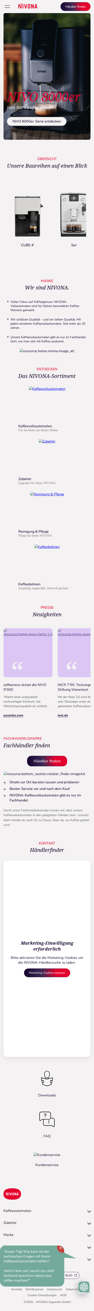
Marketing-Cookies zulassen (47, 973)
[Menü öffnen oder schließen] (7, 6)
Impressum (54, 1289)
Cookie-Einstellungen (42, 1295)
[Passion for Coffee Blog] (68, 1276)
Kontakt (16, 1289)
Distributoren (35, 1289)
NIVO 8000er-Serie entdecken (36, 121)
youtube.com (13, 715)
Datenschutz (74, 1289)
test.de (63, 715)
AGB (63, 1295)
